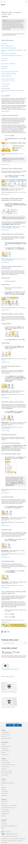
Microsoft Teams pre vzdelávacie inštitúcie (8, 764)
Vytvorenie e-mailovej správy (20, 192)
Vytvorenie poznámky (5, 88)
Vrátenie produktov (5, 748)
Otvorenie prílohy (4, 58)
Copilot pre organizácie (5, 732)
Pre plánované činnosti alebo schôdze (7, 78)
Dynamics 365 (4, 787)
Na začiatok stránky (5, 111)
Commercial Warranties (5, 754)
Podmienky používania (21, 838)
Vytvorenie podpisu (4, 66)
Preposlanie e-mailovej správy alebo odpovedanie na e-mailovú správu (14, 50)
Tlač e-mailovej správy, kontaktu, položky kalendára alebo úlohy (12, 91)
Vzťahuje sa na (5, 16)
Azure (2, 785)
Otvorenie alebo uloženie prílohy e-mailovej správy (11, 55)
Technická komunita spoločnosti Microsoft (8, 807)
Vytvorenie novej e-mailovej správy (8, 48)
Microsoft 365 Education (5, 766)
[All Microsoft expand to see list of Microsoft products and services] (1, 1)
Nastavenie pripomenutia (6, 76)
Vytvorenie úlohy (4, 86)
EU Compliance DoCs (19, 840)
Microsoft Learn (4, 803)
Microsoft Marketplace (5, 809)
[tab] (7, 652)
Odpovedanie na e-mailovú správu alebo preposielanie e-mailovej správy (13, 227)
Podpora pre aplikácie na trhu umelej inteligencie (9, 805)
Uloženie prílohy (4, 60)
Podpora (3, 4)
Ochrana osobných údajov (13, 838)
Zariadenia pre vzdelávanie (6, 762)
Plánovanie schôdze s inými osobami (8, 73)
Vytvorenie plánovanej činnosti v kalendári (9, 71)
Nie (18, 725)
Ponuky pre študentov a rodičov (6, 772)
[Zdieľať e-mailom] (7, 631)
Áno (10, 725)
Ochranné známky (4, 840)
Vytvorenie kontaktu (5, 84)
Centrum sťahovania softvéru (6, 746)
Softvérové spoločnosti (5, 813)
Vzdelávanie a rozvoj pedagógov (7, 770)
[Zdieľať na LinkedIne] (4, 631)
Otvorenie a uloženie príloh (20, 307)
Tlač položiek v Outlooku (19, 620)
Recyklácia (3, 752)
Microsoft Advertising (5, 791)
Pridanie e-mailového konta (6, 45)
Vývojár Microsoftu (4, 801)
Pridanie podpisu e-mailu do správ (8, 63)
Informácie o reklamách (11, 840)
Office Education (4, 768)
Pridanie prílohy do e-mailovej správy (8, 53)
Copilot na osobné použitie (6, 734)
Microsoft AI (3, 780)
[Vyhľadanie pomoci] (4, 2)
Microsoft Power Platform (6, 811)
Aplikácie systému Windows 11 (6, 738)
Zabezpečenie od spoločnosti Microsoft (9, 691)
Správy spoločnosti (4, 823)
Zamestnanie (4, 821)
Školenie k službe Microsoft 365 (7, 676)
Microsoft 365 (4, 736)
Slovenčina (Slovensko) (7, 831)
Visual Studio (4, 815)
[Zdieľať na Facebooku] (2, 631)
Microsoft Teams (4, 795)
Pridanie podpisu (4, 68)
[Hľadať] (25, 643)
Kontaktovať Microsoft (5, 838)
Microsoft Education (5, 760)
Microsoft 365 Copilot (5, 793)
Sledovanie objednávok (5, 750)
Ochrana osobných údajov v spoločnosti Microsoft (9, 825)
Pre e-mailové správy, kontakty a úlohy (8, 80)
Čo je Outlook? (4, 43)
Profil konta (3, 744)
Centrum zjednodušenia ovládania (8, 707)
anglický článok (19, 27)
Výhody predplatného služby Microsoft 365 (10, 669)
